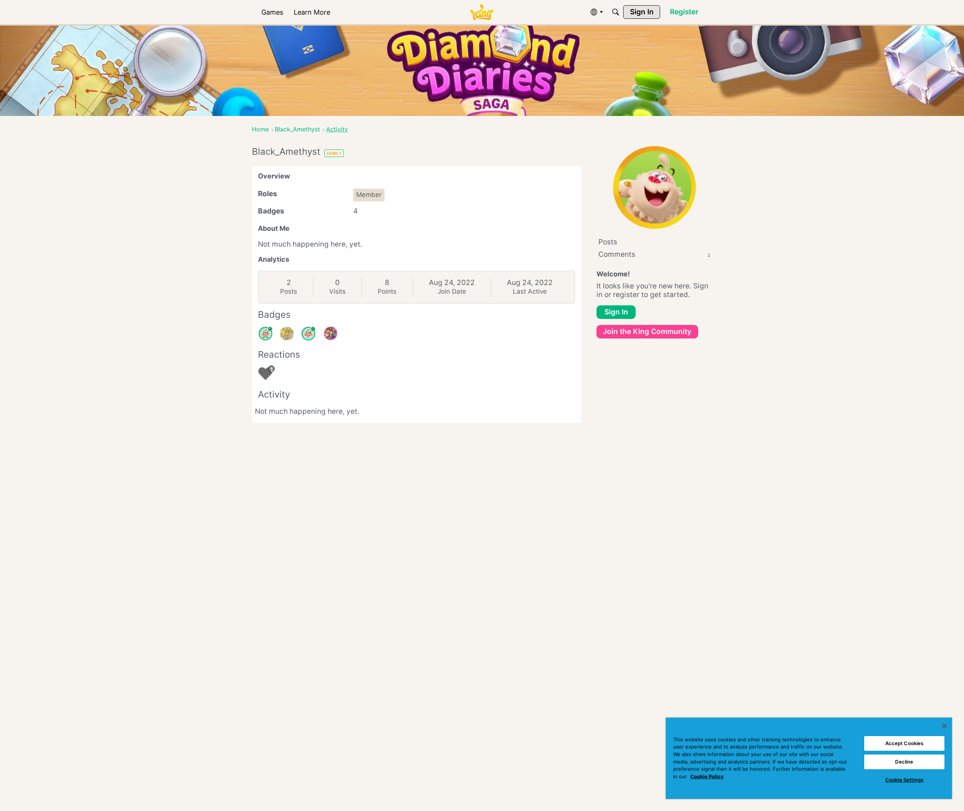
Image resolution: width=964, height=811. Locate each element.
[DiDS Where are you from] (287, 333)
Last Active (530, 291)
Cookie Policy (707, 776)
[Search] (615, 12)
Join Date (452, 291)
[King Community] (481, 12)
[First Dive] (308, 333)
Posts (288, 291)
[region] (809, 758)
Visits (337, 291)
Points (387, 291)
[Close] (944, 726)
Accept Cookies (904, 743)
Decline (904, 762)
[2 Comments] (265, 333)
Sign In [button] (616, 312)
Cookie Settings (904, 780)
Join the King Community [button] (647, 331)
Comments (654, 254)
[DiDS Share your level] (330, 333)
